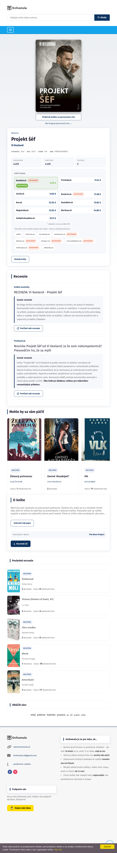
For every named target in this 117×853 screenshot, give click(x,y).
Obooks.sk (25, 241)
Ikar (22, 151)
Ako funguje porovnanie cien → (58, 123)
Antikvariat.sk (65, 234)
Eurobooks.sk (44, 234)
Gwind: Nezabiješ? (58, 476)
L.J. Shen (25, 605)
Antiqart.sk (51, 241)
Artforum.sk (30, 234)
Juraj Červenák (16, 481)
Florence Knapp (28, 658)
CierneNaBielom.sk (80, 241)
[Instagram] (15, 772)
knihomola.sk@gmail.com (25, 755)
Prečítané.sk (19, 341)
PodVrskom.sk (27, 248)
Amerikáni (28, 679)
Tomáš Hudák (28, 684)
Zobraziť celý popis (22, 523)
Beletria (15, 133)
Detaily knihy (20, 259)
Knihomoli (28, 579)
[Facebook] (10, 772)
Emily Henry (27, 584)
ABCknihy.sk (48, 248)
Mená (25, 653)
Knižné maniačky (21, 287)
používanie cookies (22, 764)
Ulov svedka (29, 627)
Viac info (58, 849)
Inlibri (18, 234)
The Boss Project (96, 534)
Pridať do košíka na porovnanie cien (58, 117)
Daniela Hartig (28, 632)
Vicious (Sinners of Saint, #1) (38, 599)
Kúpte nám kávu (23, 808)
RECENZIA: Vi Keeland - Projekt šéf (38, 292)
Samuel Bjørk (89, 481)
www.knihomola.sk (21, 747)
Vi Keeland (17, 145)
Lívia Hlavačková (54, 481)
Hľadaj (103, 17)
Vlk (86, 476)
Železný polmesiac (21, 476)
